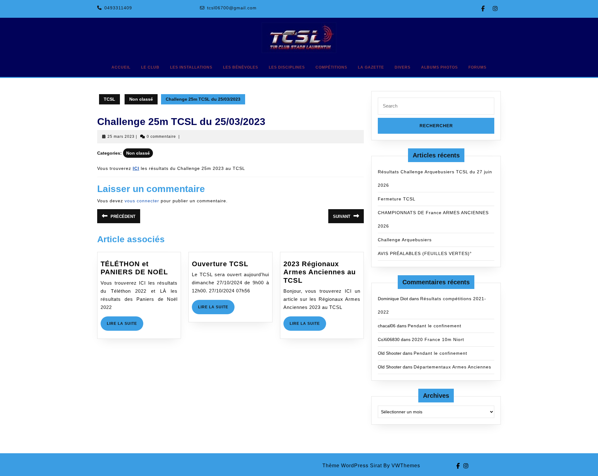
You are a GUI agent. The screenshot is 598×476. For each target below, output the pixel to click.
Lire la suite (125, 326)
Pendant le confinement (434, 325)
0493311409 (118, 7)
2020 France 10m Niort (438, 339)
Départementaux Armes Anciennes (452, 366)
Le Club (150, 67)
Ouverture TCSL (220, 264)
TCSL (109, 99)
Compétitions (331, 67)
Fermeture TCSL (396, 198)
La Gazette (371, 67)
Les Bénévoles (240, 67)
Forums (477, 67)
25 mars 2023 (121, 136)
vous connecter (142, 200)
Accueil (121, 67)
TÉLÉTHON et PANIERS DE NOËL (134, 268)
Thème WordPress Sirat (352, 465)
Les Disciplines (287, 67)
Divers (403, 67)
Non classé (141, 99)
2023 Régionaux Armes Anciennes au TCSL (319, 272)
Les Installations (191, 67)
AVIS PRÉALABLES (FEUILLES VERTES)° (425, 253)
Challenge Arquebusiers (405, 239)
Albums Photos (439, 67)
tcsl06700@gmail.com (232, 7)
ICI (136, 168)
